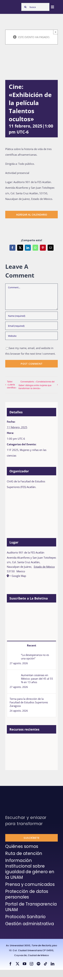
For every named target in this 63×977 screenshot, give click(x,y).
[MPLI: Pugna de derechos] (26, 757)
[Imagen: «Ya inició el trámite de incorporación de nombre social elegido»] (13, 745)
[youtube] (24, 964)
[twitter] (17, 964)
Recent (31, 645)
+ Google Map (17, 576)
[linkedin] (52, 964)
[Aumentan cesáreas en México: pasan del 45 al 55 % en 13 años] (14, 676)
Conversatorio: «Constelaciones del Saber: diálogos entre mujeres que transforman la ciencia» (37, 385)
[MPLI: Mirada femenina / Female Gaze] (38, 757)
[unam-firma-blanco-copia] (15, 794)
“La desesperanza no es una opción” (35, 656)
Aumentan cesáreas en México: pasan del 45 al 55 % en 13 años (37, 678)
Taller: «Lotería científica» (12, 384)
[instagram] (31, 964)
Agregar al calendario (31, 214)
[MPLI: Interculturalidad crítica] (26, 741)
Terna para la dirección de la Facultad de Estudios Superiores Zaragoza (29, 702)
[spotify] (38, 964)
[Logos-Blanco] (12, 6)
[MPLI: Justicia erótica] (38, 741)
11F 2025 (12, 450)
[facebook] (10, 964)
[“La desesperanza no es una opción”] (14, 656)
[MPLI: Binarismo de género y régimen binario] (13, 757)
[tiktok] (45, 964)
